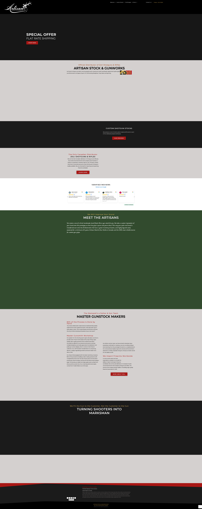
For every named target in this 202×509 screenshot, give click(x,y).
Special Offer (41, 34)
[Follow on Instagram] (69, 498)
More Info (128, 112)
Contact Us (148, 2)
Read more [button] (71, 201)
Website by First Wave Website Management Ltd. (101, 506)
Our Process (119, 138)
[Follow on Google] (73, 498)
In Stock (134, 2)
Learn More (101, 112)
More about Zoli (119, 374)
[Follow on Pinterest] (75, 498)
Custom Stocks (119, 2)
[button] (134, 197)
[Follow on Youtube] (71, 498)
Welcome (112, 2)
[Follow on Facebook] (67, 498)
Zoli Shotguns (128, 2)
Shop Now (32, 42)
